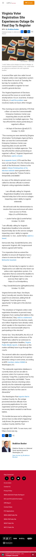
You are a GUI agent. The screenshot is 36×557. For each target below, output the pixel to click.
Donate (30, 3)
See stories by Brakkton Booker (21, 456)
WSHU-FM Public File (10, 519)
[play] (3, 555)
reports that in (24, 397)
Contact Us (7, 486)
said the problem (17, 100)
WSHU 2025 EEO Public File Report (14, 495)
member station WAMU (16, 362)
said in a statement (24, 318)
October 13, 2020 (18, 131)
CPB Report (7, 503)
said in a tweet (16, 156)
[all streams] (33, 554)
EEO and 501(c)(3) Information (13, 499)
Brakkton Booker (13, 29)
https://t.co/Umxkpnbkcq (18, 281)
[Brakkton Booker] (6, 446)
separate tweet (11, 160)
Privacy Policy (8, 490)
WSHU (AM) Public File (10, 515)
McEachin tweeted (9, 260)
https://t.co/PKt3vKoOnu (18, 214)
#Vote (24, 212)
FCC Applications (9, 511)
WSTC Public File (9, 527)
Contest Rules (8, 507)
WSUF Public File (9, 523)
